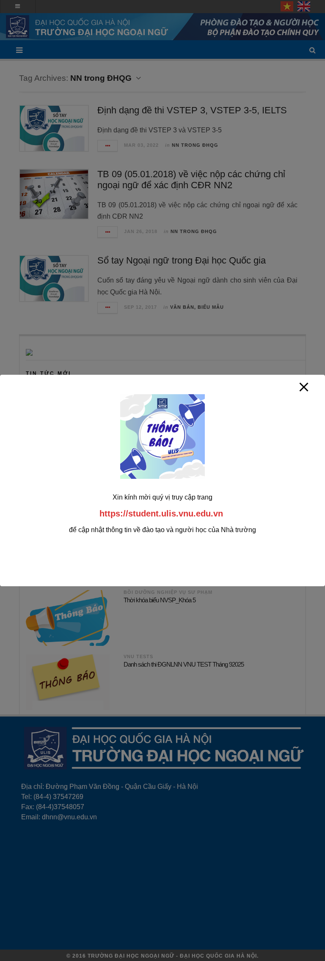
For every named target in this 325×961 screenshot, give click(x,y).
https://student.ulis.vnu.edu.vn (161, 513)
